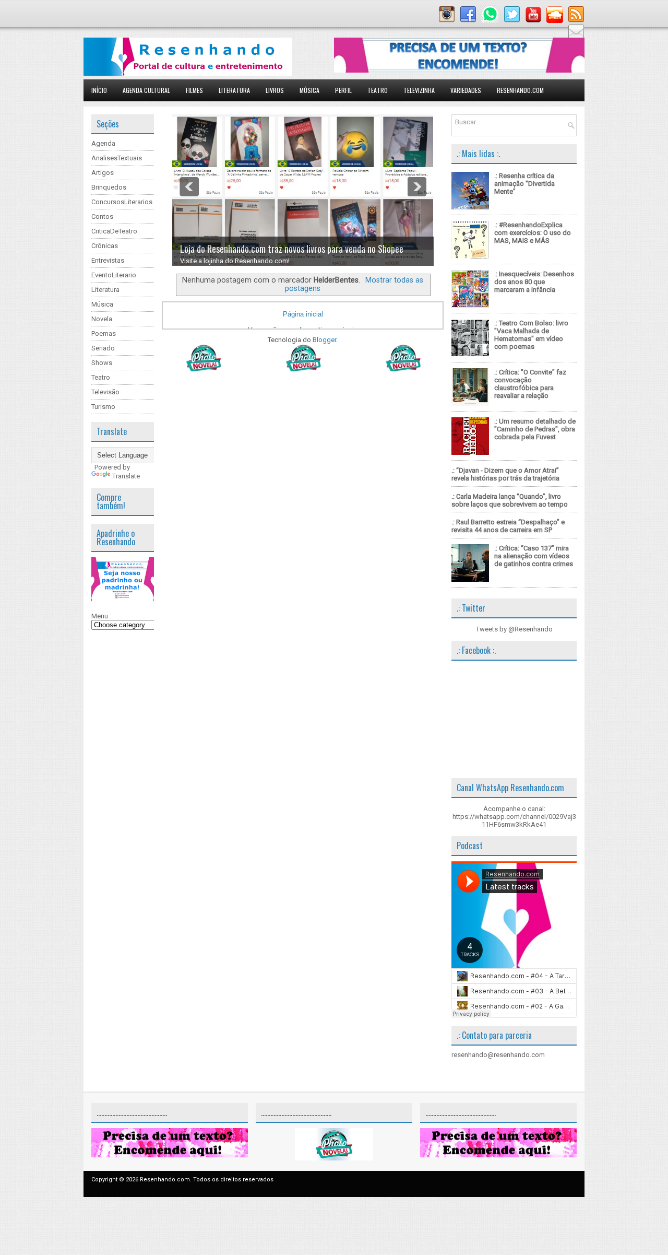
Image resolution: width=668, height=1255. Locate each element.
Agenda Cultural (146, 90)
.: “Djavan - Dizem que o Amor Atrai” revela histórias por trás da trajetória (505, 474)
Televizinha (419, 90)
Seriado (103, 348)
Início (99, 90)
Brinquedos (108, 187)
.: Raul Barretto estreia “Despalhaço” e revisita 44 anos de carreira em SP (508, 526)
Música (309, 90)
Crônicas (104, 246)
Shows (101, 363)
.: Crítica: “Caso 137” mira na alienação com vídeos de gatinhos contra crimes (533, 556)
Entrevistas (107, 260)
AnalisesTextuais (116, 158)
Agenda (103, 143)
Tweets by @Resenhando (514, 629)
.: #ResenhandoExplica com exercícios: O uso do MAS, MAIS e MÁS (532, 232)
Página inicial (303, 314)
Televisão (105, 392)
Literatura (234, 90)
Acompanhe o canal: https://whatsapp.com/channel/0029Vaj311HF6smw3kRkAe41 (514, 816)
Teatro (377, 90)
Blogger (324, 340)
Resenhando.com (520, 90)
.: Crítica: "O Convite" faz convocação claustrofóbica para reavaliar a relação (530, 384)
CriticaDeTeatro (114, 231)
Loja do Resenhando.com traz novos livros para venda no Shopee (291, 248)
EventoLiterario (113, 275)
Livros (275, 90)
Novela (101, 319)
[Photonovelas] (303, 369)
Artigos (102, 173)
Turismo (103, 406)
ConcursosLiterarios (121, 202)
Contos (102, 216)
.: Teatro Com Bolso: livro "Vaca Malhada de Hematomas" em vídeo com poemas (531, 334)
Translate (126, 476)
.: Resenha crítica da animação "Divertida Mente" (524, 183)
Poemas (103, 333)
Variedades (465, 90)
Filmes (194, 90)
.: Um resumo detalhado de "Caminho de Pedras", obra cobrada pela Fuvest (535, 429)
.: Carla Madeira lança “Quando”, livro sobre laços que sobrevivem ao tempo (509, 500)
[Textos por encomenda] (459, 70)
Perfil (343, 90)
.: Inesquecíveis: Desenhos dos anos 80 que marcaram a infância (534, 282)
